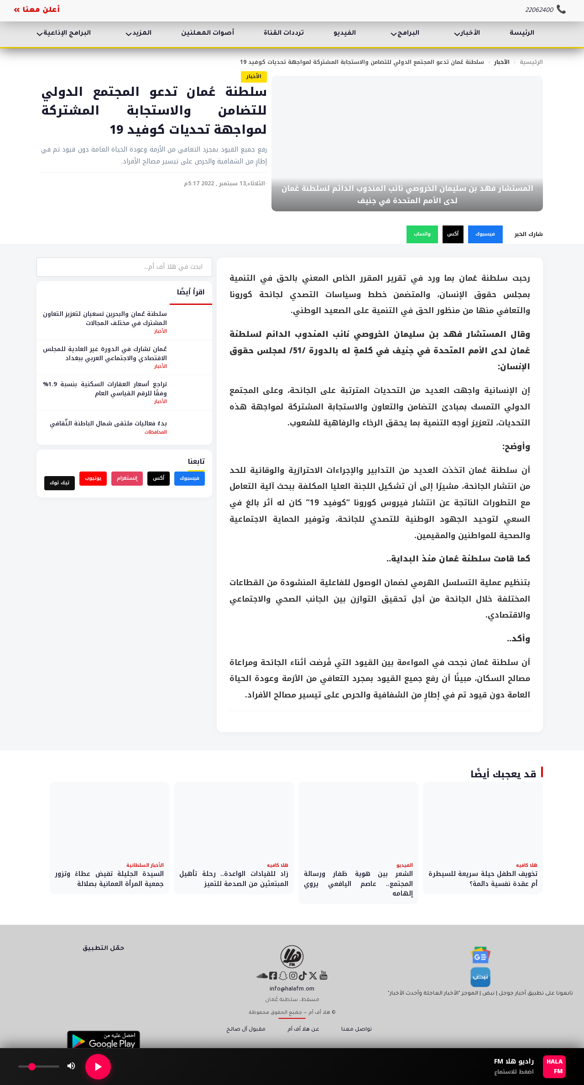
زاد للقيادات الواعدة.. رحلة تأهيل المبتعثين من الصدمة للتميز (233, 879)
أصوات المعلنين (207, 33)
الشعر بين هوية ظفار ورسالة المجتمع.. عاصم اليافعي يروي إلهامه (358, 884)
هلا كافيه (526, 865)
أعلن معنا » (37, 10)
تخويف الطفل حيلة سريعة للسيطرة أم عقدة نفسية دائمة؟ (482, 879)
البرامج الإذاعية (67, 33)
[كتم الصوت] (71, 1067)
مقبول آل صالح (246, 1030)
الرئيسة (522, 33)
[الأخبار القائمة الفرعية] (457, 34)
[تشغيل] (98, 1067)
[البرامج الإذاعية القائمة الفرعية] (39, 34)
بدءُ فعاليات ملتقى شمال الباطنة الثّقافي (108, 423)
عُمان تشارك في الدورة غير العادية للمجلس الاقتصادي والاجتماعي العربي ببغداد (105, 353)
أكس (453, 234)
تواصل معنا (356, 1030)
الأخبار (470, 33)
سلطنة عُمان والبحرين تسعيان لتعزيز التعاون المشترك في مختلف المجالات (105, 318)
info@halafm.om (292, 989)
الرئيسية (531, 62)
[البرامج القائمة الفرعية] (393, 34)
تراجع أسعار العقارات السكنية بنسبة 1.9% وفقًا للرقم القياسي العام (105, 388)
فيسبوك (485, 234)
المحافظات (156, 432)
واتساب (422, 234)
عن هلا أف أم (303, 1030)
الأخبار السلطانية (145, 865)
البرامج (408, 33)
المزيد (141, 33)
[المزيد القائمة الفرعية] (128, 34)
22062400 (539, 10)
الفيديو (345, 33)
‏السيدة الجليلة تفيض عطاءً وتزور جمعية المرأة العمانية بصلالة (109, 879)
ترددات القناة (284, 33)
